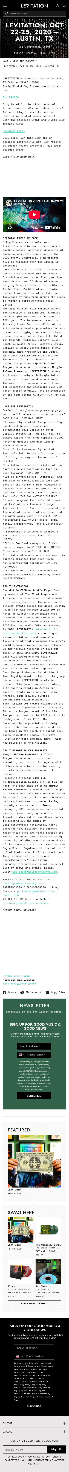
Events (18, 53)
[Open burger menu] (5, 6)
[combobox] (34, 13)
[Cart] (63, 6)
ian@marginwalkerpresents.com (27, 903)
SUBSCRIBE (34, 1095)
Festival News (36, 53)
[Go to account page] (57, 6)
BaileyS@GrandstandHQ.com (23, 883)
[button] (63, 6)
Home (5, 61)
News (52, 53)
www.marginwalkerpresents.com (34, 872)
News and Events (23, 61)
